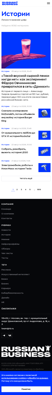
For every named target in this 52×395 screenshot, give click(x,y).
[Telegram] (3, 335)
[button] (48, 3)
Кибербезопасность (12, 293)
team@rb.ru (7, 329)
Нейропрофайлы (10, 244)
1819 (39, 189)
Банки (4, 279)
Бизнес (5, 284)
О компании (7, 214)
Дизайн (5, 298)
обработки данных (38, 378)
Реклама (6, 270)
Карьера (6, 288)
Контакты (6, 218)
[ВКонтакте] (9, 335)
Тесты (4, 258)
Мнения (5, 239)
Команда (6, 209)
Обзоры (5, 249)
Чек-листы (7, 253)
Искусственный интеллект (15, 274)
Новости (6, 230)
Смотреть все (8, 308)
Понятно (26, 389)
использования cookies (13, 378)
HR (2, 302)
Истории (6, 235)
